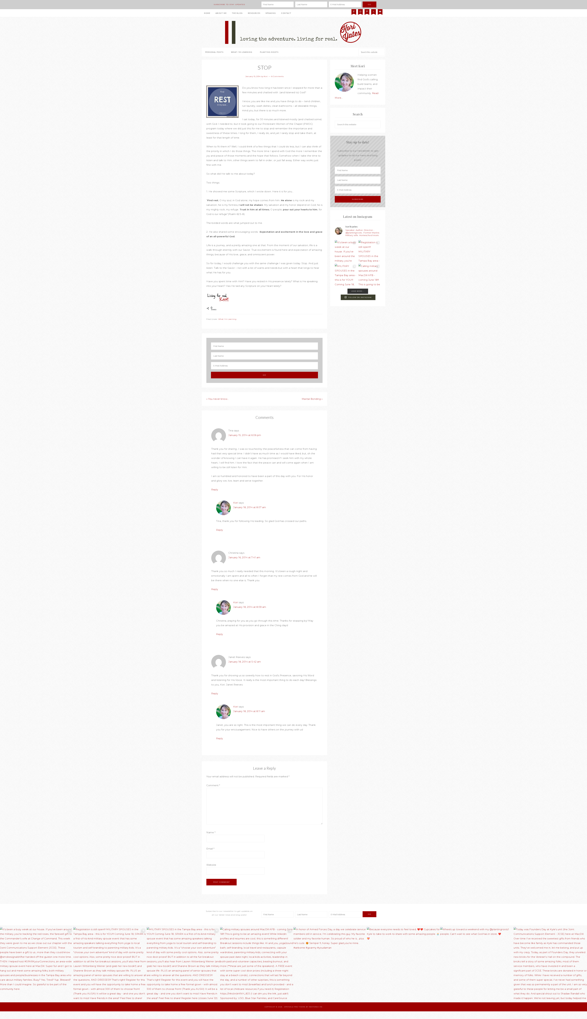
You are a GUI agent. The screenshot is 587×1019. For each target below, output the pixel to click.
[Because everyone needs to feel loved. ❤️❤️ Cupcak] (403, 964)
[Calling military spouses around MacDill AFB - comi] (369, 275)
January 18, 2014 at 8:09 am (249, 606)
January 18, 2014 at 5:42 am (244, 661)
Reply (214, 489)
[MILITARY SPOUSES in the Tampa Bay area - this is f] (346, 275)
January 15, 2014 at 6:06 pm (244, 435)
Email (210, 848)
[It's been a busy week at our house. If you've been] (346, 251)
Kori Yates (293, 32)
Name (210, 832)
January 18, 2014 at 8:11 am (249, 711)
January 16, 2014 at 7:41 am (244, 557)
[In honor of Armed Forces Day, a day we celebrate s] (330, 964)
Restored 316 (315, 1007)
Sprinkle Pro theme (294, 1007)
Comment (213, 785)
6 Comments (277, 76)
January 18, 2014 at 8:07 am (249, 507)
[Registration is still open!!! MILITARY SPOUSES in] (369, 251)
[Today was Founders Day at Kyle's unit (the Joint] (550, 964)
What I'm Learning (227, 319)
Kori (235, 502)
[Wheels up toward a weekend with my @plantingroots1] (477, 964)
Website (211, 864)
